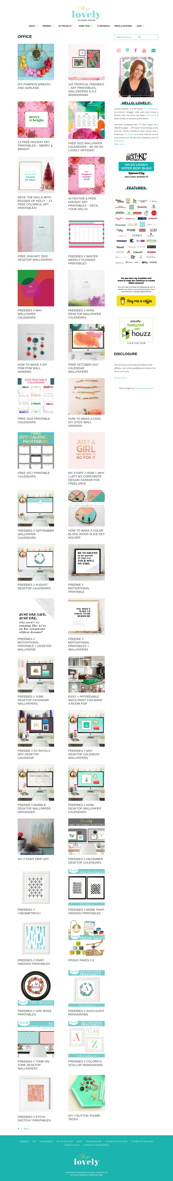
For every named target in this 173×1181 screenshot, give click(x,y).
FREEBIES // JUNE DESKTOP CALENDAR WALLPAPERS (33, 700)
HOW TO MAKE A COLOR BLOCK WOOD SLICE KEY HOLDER (86, 534)
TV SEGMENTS (103, 26)
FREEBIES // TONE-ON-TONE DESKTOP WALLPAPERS (34, 1065)
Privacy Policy (120, 377)
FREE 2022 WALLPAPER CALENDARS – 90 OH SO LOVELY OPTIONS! (85, 147)
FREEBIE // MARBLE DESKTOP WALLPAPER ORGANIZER (34, 808)
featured (150, 115)
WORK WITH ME (93, 1141)
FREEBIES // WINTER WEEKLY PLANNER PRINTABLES (83, 260)
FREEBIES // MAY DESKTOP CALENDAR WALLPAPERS (83, 754)
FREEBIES (46, 26)
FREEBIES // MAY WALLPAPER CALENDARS (30, 314)
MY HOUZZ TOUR (65, 1141)
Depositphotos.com (144, 388)
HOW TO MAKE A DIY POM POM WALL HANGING (32, 368)
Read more (119, 144)
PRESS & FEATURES (123, 26)
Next (28, 1128)
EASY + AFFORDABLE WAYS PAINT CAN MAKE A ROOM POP (85, 700)
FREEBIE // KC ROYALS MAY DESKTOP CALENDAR (34, 754)
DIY (34, 1141)
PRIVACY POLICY (72, 1145)
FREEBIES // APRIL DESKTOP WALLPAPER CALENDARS (84, 314)
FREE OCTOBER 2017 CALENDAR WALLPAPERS (83, 368)
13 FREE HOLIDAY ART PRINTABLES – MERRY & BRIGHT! (35, 145)
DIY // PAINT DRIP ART (33, 859)
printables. (119, 140)
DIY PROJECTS (64, 26)
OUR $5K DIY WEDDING (142, 1141)
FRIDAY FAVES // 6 (81, 960)
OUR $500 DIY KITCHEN (116, 1141)
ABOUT (32, 26)
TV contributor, (151, 108)
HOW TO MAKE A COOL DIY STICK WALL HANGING (84, 422)
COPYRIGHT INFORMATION (96, 1145)
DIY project (129, 134)
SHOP (139, 26)
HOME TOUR (84, 26)
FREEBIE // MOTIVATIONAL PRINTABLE (79, 588)
